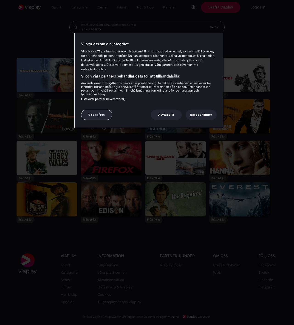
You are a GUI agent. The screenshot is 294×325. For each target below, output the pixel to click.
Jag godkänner (201, 114)
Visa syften (96, 114)
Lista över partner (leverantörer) (103, 99)
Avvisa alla (166, 114)
